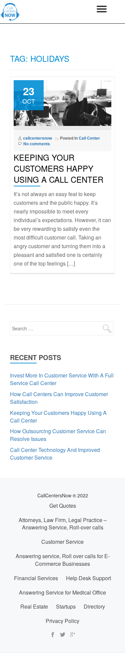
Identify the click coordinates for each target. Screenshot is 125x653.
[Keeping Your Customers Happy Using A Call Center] (62, 102)
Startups (66, 606)
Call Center (89, 138)
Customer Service (62, 541)
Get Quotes (62, 505)
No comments (36, 144)
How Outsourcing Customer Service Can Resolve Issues (58, 435)
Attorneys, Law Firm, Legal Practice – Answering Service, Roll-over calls (63, 523)
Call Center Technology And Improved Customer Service (55, 453)
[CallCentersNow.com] (11, 11)
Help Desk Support (88, 578)
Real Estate (34, 606)
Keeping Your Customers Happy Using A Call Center (58, 168)
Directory (94, 606)
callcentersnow (37, 138)
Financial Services (36, 578)
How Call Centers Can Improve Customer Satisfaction (59, 397)
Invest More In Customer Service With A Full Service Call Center (62, 379)
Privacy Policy (62, 621)
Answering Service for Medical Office (62, 592)
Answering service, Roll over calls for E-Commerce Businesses (63, 559)
